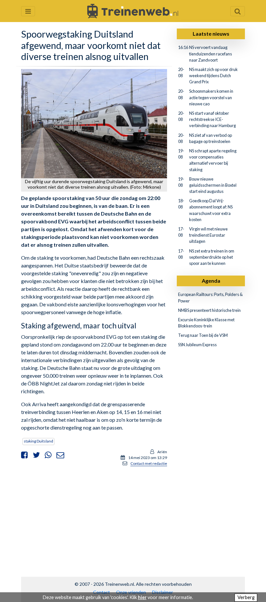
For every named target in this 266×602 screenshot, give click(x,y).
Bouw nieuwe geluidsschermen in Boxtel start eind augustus (212, 185)
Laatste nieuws (211, 33)
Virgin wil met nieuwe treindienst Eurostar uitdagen (208, 235)
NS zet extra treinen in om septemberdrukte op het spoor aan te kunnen (211, 257)
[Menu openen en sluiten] (28, 11)
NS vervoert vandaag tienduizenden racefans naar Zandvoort (210, 53)
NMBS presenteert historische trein (209, 310)
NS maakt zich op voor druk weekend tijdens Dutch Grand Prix (213, 75)
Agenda (211, 280)
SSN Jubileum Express (197, 344)
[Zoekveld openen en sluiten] (237, 11)
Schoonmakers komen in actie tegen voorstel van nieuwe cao (211, 97)
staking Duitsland (38, 441)
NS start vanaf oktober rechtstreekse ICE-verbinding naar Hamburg (212, 119)
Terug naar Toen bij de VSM (203, 335)
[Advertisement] (94, 517)
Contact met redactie (148, 463)
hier (142, 597)
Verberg (246, 597)
